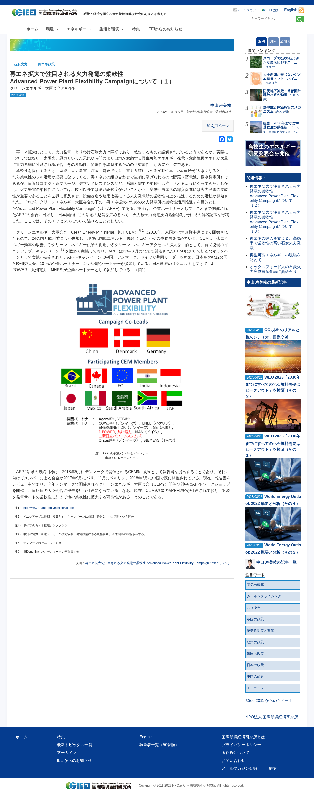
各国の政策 (255, 619)
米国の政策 (255, 654)
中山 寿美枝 (220, 105)
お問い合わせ (233, 760)
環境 (50, 29)
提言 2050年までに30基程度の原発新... (281, 125)
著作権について (235, 753)
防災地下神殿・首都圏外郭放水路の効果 (282, 93)
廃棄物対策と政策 (260, 631)
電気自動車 (255, 585)
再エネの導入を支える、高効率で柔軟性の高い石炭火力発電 (275, 243)
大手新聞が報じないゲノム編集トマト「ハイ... (282, 76)
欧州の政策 (255, 642)
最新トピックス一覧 (74, 745)
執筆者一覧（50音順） (159, 745)
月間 (273, 41)
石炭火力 (20, 64)
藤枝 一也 (271, 66)
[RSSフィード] (301, 10)
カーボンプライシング (264, 596)
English (290, 10)
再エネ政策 (46, 64)
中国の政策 (255, 676)
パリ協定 (254, 608)
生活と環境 (109, 29)
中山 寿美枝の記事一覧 (276, 562)
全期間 (285, 41)
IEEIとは (272, 10)
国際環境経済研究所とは (243, 737)
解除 (273, 768)
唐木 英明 (282, 111)
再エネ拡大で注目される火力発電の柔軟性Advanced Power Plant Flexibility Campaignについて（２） (275, 195)
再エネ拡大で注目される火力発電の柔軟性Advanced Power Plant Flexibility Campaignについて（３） (275, 221)
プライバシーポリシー (241, 745)
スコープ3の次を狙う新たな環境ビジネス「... (281, 60)
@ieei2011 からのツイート (269, 701)
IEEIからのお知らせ (164, 29)
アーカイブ (67, 753)
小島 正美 (271, 82)
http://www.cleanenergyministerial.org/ (48, 508)
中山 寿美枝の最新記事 (267, 282)
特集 (136, 29)
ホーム (32, 29)
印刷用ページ (218, 126)
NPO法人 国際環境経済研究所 (271, 717)
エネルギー (76, 29)
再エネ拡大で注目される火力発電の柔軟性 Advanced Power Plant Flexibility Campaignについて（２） (158, 563)
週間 (261, 41)
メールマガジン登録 (239, 768)
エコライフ (255, 688)
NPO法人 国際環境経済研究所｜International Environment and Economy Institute (46, 13)
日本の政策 (255, 665)
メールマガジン (248, 10)
